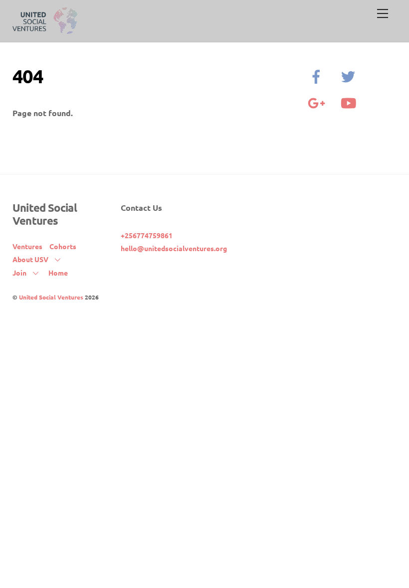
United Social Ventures (51, 297)
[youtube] (350, 102)
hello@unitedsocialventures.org (174, 248)
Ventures (27, 246)
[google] (318, 102)
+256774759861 (147, 235)
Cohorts (62, 246)
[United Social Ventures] (44, 29)
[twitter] (350, 75)
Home (58, 272)
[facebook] (318, 75)
